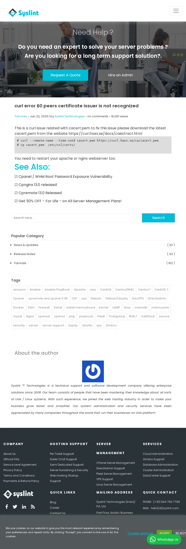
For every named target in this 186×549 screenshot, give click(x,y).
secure (164, 316)
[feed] (33, 507)
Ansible (35, 289)
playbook (86, 316)
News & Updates (26, 245)
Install (58, 307)
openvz (59, 316)
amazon (19, 289)
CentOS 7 (161, 289)
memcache (160, 307)
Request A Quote (66, 75)
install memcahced (80, 307)
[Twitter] (15, 507)
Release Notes (24, 254)
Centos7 (144, 289)
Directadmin (157, 298)
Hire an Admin (120, 75)
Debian (96, 298)
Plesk (101, 316)
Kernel (103, 307)
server (33, 325)
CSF (74, 298)
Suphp (73, 325)
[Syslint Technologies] (22, 10)
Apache (80, 289)
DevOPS (138, 298)
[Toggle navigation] (176, 10)
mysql (17, 316)
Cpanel (18, 298)
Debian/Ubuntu (116, 298)
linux (127, 307)
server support (53, 325)
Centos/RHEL (124, 289)
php (72, 316)
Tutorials (21, 116)
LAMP (116, 307)
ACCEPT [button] (164, 533)
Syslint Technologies (70, 116)
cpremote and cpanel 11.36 (48, 298)
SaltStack (148, 316)
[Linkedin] (24, 507)
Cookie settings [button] (140, 533)
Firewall (44, 307)
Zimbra (111, 325)
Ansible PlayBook (57, 289)
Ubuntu (87, 325)
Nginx (30, 316)
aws (93, 289)
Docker (18, 307)
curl (84, 298)
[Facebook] (6, 507)
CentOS (105, 289)
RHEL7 (133, 316)
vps (99, 325)
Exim (31, 307)
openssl (44, 316)
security (19, 325)
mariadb (141, 307)
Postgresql (117, 316)
